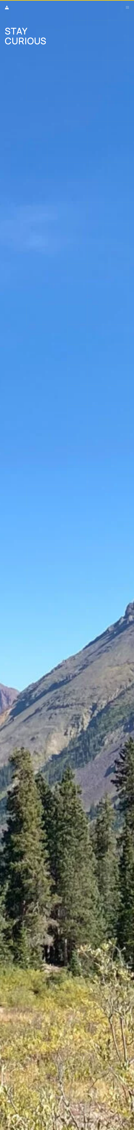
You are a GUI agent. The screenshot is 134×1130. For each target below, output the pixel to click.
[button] (127, 7)
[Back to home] (7, 7)
